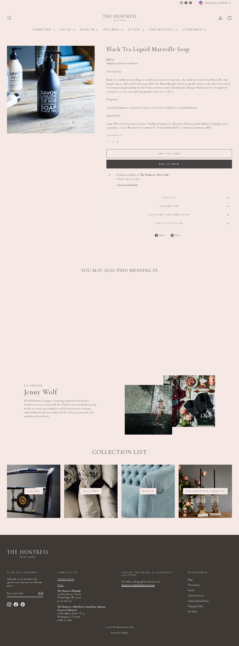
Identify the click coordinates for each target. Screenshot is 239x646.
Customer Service (65, 579)
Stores (134, 29)
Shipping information (169, 214)
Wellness (111, 29)
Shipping (110, 63)
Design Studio (162, 29)
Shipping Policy (195, 606)
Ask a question (169, 223)
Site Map (192, 611)
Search (191, 590)
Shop (190, 579)
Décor (66, 29)
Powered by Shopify (119, 632)
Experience (193, 29)
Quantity (114, 135)
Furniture (42, 29)
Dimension (169, 206)
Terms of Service (196, 595)
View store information (127, 184)
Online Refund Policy (198, 601)
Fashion (87, 29)
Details (169, 197)
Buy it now (169, 164)
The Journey (194, 584)
